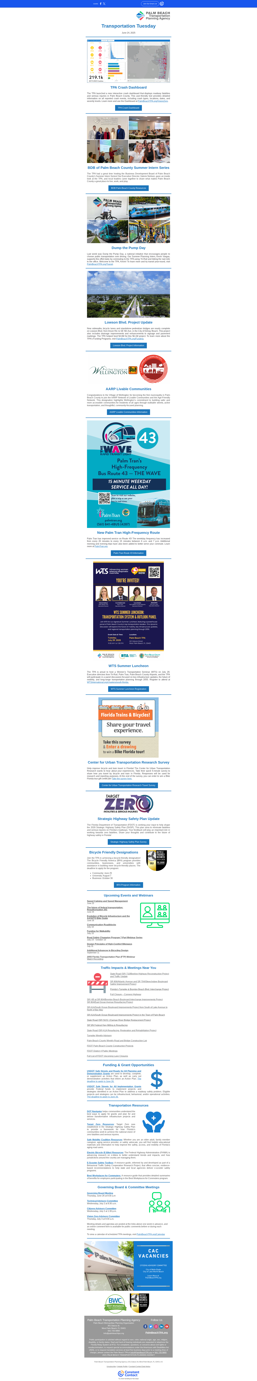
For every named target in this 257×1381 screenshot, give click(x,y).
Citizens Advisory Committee (101, 1208)
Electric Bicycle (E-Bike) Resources (105, 1152)
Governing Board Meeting (100, 1193)
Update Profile (122, 1366)
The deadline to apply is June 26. (102, 1097)
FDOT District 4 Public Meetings (102, 1051)
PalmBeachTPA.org (156, 1332)
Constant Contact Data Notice (139, 1366)
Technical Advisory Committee (102, 1201)
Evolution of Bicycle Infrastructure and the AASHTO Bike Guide (108, 917)
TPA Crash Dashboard (128, 108)
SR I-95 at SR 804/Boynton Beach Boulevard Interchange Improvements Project (125, 999)
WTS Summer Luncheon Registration (128, 689)
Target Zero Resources (100, 1124)
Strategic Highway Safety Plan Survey (128, 842)
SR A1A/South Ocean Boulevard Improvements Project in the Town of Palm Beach (126, 1015)
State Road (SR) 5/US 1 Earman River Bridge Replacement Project (119, 1020)
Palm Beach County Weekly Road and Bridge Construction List (117, 1041)
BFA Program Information (128, 885)
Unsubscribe (111, 1366)
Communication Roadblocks (101, 925)
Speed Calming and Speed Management (107, 901)
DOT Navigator (94, 1111)
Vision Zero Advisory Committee (103, 1216)
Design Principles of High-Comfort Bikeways (109, 944)
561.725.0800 (161, 1352)
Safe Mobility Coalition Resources (104, 1140)
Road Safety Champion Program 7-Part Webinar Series (114, 937)
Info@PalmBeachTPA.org (141, 1352)
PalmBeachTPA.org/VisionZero (153, 101)
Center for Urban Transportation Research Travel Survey (128, 785)
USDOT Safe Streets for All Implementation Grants (114, 1086)
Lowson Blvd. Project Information (128, 345)
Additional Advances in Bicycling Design (107, 950)
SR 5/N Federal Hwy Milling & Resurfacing (107, 1025)
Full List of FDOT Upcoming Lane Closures (107, 1056)
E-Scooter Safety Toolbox (100, 1163)
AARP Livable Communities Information (128, 412)
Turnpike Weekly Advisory (99, 1035)
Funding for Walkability (98, 931)
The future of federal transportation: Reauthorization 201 (105, 908)
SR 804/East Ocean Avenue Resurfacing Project (110, 1002)
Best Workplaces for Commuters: (104, 1175)
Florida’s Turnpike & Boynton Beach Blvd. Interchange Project (139, 989)
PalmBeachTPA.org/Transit (100, 264)
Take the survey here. (122, 778)
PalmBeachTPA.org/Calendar (151, 1234)
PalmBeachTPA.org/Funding (129, 339)
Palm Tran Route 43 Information (129, 553)
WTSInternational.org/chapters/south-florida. (108, 682)
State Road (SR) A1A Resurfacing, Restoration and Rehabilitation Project (121, 1030)
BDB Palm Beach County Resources (128, 188)
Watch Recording (95, 959)
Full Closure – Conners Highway (125, 994)
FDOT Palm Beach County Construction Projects (110, 1046)
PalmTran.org (101, 546)
